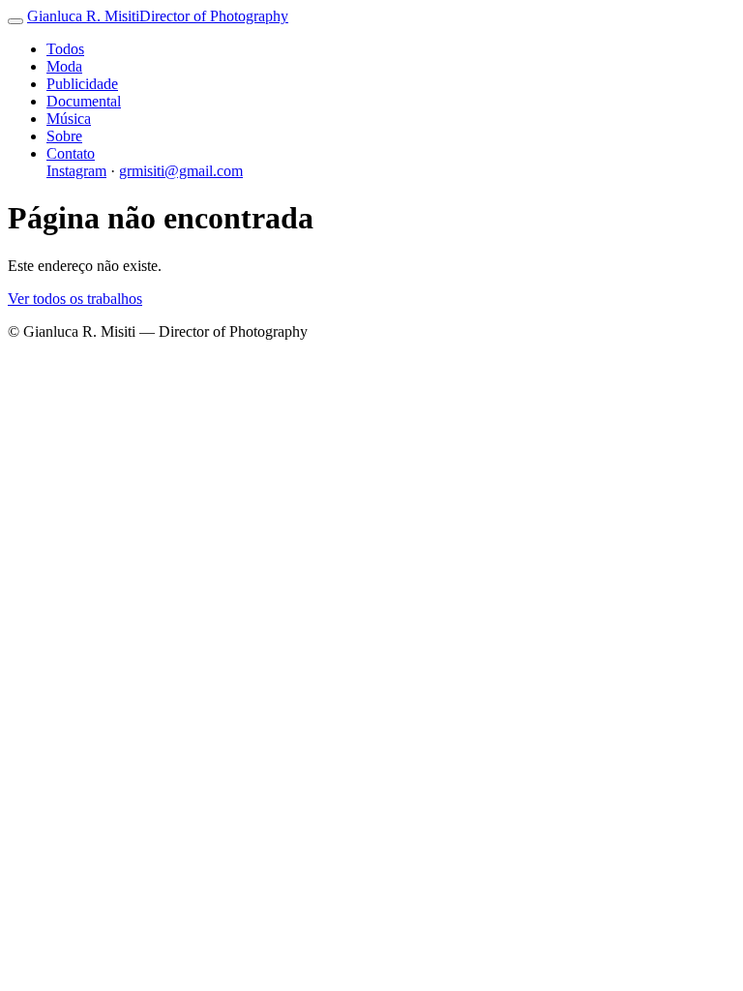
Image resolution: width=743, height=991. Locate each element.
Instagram (76, 171)
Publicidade (82, 83)
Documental (83, 101)
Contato (70, 153)
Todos (65, 49)
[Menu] (15, 21)
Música (68, 118)
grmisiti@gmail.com (181, 171)
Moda (64, 66)
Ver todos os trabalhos (75, 298)
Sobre (64, 136)
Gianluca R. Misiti (157, 16)
